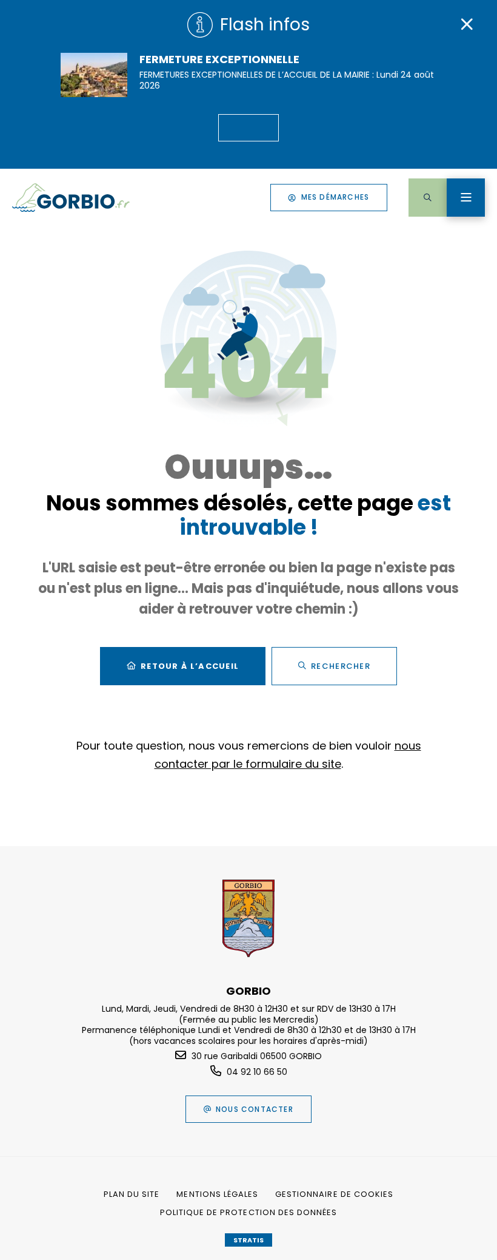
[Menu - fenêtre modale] (466, 197)
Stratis (248, 1240)
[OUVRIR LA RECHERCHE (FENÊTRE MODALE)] (428, 197)
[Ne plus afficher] (467, 24)
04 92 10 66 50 (257, 1072)
